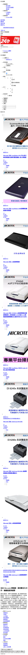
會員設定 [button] (12, 27)
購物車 (2, 21)
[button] (14, 9)
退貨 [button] (9, 27)
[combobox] (14, 47)
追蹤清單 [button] (5, 27)
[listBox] (14, 112)
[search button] (1, 48)
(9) (9, 59)
